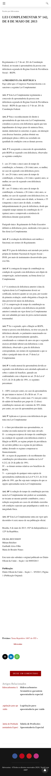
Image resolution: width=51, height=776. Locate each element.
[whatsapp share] (17, 656)
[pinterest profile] (21, 756)
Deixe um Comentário (25, 674)
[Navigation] (3, 3)
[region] (25, 615)
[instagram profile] (36, 756)
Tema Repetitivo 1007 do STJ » (24, 638)
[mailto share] (5, 656)
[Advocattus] (26, 2)
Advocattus (15, 11)
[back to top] (44, 769)
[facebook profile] (14, 756)
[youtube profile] (29, 756)
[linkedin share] (11, 656)
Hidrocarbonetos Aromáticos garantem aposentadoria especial (31, 691)
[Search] (46, 3)
